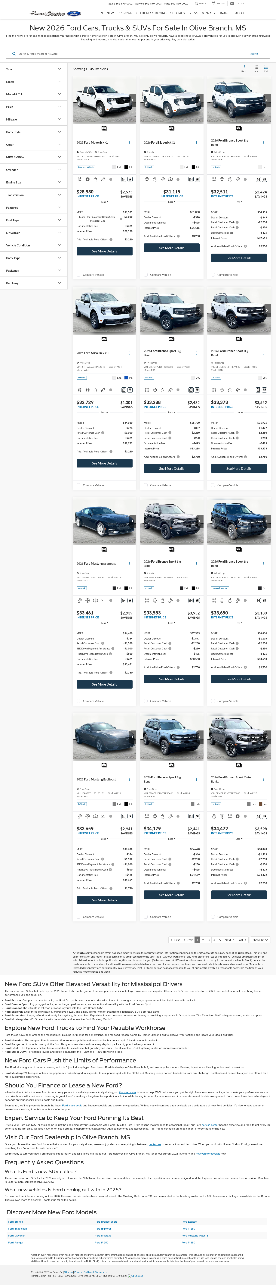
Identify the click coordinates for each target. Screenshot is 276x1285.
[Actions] (129, 142)
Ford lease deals (72, 1105)
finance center (127, 1092)
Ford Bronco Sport (106, 1221)
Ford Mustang (103, 1235)
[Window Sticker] (130, 179)
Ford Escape (189, 1221)
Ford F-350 (188, 1242)
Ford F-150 (188, 1228)
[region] (105, 225)
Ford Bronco (15, 1221)
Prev (189, 940)
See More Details (104, 251)
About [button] (240, 13)
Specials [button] (177, 13)
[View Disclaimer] (111, 179)
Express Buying (153, 13)
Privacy (78, 1272)
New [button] (110, 13)
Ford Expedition (17, 1228)
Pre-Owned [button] (127, 13)
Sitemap (68, 1272)
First (176, 940)
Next (229, 940)
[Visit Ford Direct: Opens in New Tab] (136, 1276)
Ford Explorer (103, 1228)
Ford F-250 (101, 1242)
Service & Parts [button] (202, 13)
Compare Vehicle (93, 274)
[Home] (101, 13)
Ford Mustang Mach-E (195, 1235)
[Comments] (123, 179)
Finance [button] (225, 13)
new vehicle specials (208, 1153)
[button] (132, 100)
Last (241, 940)
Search (254, 53)
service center (210, 1124)
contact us (155, 1144)
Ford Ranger (15, 1242)
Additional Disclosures (95, 1272)
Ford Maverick (16, 1235)
